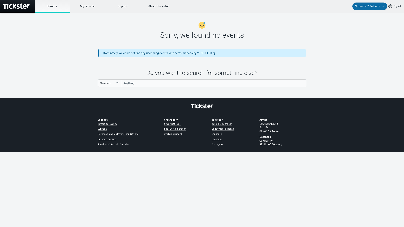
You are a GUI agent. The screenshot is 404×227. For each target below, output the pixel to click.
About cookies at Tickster (114, 144)
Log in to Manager (175, 128)
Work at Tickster (222, 123)
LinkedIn (217, 133)
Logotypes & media (223, 128)
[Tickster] (17, 6)
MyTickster (88, 6)
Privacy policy (107, 138)
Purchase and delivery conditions (118, 133)
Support (123, 6)
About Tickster (158, 6)
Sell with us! (172, 123)
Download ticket (107, 123)
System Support (173, 133)
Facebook (217, 138)
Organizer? (370, 6)
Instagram (217, 144)
